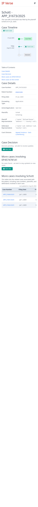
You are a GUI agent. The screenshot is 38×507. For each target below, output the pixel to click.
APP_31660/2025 (8, 194)
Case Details (6, 71)
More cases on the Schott (10, 80)
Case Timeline (9, 27)
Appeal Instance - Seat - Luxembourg (24, 133)
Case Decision (6, 74)
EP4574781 (19, 92)
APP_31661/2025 (8, 200)
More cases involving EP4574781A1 (14, 158)
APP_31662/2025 (8, 205)
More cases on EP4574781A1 (11, 77)
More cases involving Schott (18, 176)
